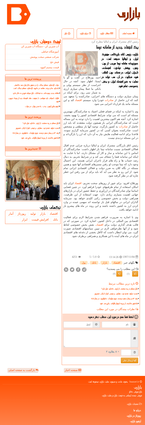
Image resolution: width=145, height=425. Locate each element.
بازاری (128, 13)
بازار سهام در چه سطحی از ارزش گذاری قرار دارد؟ (119, 288)
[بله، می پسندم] (135, 274)
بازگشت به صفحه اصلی (22, 370)
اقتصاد (78, 100)
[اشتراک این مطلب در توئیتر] (72, 269)
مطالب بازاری (105, 33)
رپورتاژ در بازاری (133, 416)
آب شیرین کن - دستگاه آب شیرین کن (40, 46)
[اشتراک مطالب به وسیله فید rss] (66, 269)
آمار (10, 213)
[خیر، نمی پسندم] (119, 274)
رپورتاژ (22, 213)
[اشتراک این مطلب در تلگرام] (84, 269)
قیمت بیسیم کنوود (49, 67)
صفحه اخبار (71, 370)
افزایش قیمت (40, 219)
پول (84, 262)
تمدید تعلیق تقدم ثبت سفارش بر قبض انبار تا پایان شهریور (116, 293)
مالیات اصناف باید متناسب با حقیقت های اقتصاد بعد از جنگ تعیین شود (33, 100)
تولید (33, 213)
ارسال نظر (128, 360)
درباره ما (137, 410)
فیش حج (54, 62)
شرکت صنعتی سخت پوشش (44, 57)
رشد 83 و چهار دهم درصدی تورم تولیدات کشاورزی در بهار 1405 (114, 298)
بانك (94, 262)
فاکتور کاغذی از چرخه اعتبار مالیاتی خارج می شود (119, 303)
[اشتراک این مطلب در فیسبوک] (78, 269)
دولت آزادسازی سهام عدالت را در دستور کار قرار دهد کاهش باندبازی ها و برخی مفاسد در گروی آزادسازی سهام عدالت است (36, 86)
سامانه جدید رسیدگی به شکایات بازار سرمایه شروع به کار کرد (36, 93)
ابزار (24, 219)
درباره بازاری (84, 33)
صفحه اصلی (127, 33)
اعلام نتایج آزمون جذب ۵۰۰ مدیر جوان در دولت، (42, 106)
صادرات (109, 100)
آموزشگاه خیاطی (50, 51)
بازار (66, 33)
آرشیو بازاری (135, 421)
